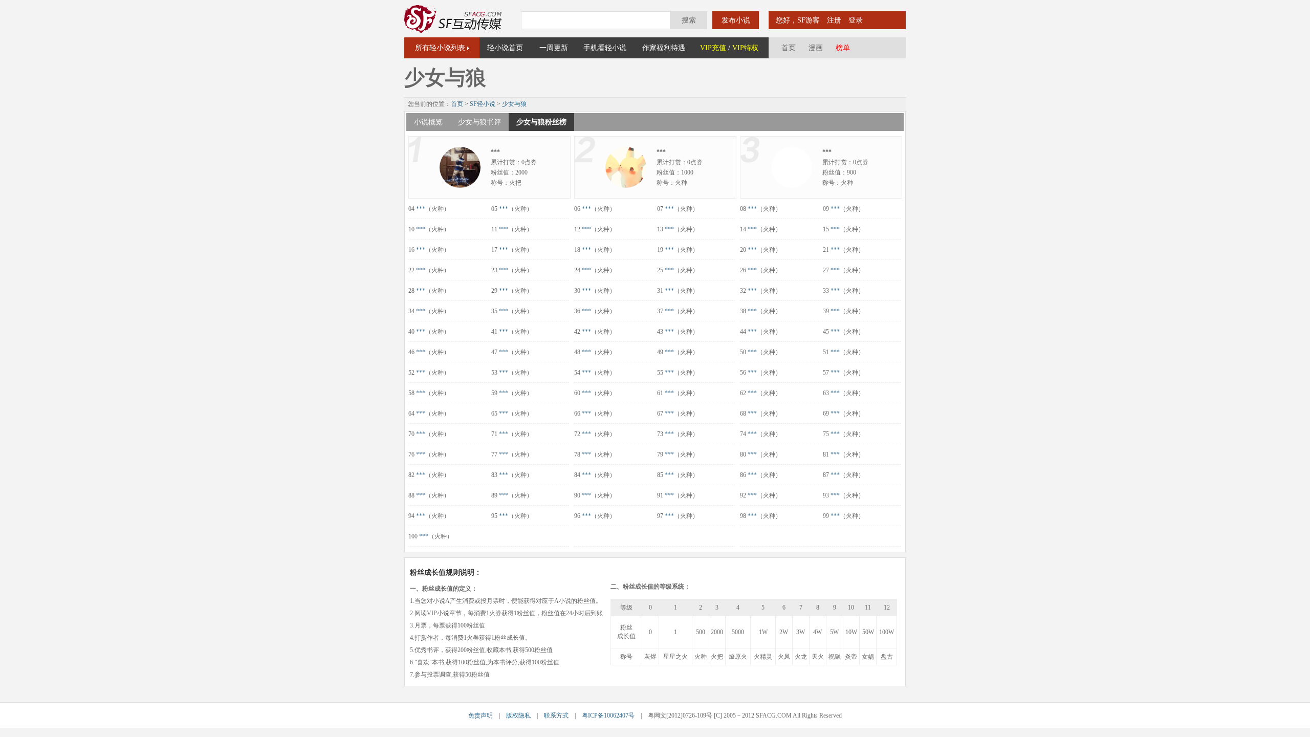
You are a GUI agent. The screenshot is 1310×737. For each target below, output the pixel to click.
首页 (788, 48)
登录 (855, 20)
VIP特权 (745, 48)
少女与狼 (514, 103)
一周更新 (553, 48)
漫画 (816, 48)
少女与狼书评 (479, 122)
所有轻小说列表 (440, 48)
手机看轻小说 (604, 48)
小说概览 (428, 122)
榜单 (843, 48)
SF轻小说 (482, 103)
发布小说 (736, 20)
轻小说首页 (505, 48)
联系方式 (556, 715)
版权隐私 (518, 715)
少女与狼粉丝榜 (541, 122)
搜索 (689, 20)
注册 (834, 20)
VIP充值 (713, 48)
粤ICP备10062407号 (608, 715)
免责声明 (480, 715)
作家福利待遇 (663, 48)
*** (420, 208)
